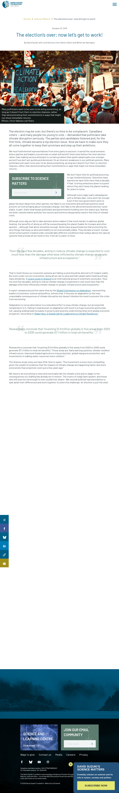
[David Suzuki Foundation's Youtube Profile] (39, 761)
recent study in (39, 278)
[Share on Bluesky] (4, 536)
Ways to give (27, 754)
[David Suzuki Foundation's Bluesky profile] (30, 761)
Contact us (45, 754)
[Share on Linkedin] (4, 545)
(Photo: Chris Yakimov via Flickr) (18, 120)
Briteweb (56, 783)
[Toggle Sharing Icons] (4, 519)
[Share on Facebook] (4, 528)
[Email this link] (4, 563)
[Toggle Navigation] (114, 4)
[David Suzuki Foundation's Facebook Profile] (22, 761)
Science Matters (42, 18)
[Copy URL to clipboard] (4, 554)
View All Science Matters (21, 401)
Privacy (83, 754)
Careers (70, 754)
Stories (27, 18)
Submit (56, 192)
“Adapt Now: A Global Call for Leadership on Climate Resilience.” (66, 313)
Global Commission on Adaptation (74, 290)
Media (58, 754)
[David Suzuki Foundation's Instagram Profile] (48, 761)
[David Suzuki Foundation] (12, 4)
